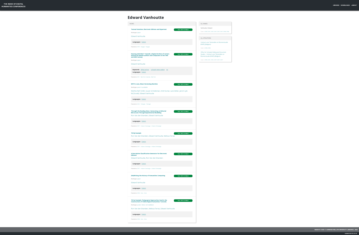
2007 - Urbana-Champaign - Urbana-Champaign (149, 126)
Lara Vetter (174, 91)
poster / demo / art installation (145, 205)
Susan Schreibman (153, 91)
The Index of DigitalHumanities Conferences (13, 5)
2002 (212, 31)
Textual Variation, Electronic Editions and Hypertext (149, 29)
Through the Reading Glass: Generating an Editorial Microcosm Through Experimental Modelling (148, 111)
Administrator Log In (351, 233)
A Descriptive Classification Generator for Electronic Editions (149, 154)
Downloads (345, 5)
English (144, 42)
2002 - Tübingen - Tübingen (144, 104)
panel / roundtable (142, 87)
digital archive (145, 70)
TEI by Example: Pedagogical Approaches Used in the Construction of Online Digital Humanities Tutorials (149, 201)
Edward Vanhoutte (138, 36)
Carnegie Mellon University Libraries (340, 230)
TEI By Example (136, 133)
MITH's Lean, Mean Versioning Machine (144, 84)
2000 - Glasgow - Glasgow (143, 46)
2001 (209, 31)
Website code (319, 230)
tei (167, 70)
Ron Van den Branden (139, 115)
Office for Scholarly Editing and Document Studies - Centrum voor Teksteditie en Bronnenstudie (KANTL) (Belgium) (213, 54)
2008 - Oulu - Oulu (142, 193)
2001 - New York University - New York (146, 77)
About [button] (354, 5)
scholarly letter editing (158, 70)
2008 (224, 31)
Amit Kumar (165, 91)
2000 (206, 31)
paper (139, 32)
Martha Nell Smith (138, 91)
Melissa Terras (169, 136)
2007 (215, 31)
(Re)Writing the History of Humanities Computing (148, 175)
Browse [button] (336, 5)
